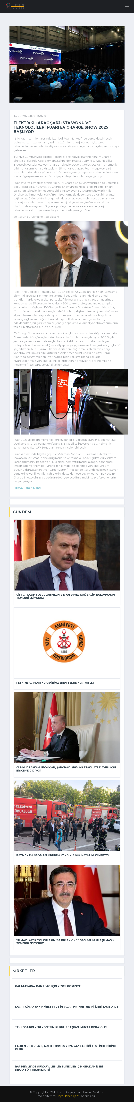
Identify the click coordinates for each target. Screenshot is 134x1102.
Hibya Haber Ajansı (67, 1096)
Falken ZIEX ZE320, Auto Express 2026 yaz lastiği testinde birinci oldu (66, 1048)
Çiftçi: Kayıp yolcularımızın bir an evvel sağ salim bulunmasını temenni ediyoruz (66, 596)
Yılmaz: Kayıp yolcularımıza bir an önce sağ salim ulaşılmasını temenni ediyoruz (65, 942)
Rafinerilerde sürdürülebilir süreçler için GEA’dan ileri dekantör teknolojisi (59, 1068)
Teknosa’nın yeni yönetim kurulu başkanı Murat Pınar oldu (61, 1027)
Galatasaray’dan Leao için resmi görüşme (48, 986)
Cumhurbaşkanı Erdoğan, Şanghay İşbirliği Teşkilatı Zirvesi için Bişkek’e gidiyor (66, 769)
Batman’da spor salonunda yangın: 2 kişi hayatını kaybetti (62, 855)
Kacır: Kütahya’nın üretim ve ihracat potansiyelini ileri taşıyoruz (66, 1006)
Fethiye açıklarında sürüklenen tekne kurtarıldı (55, 682)
